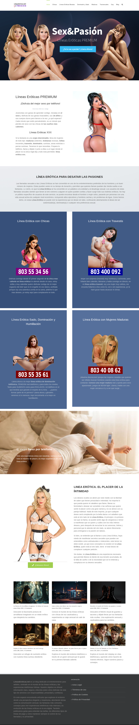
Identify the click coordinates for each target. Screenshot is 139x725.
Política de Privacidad (81, 699)
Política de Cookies (80, 695)
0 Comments (28, 608)
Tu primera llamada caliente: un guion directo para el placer (69, 648)
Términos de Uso (79, 690)
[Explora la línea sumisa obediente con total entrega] (31, 635)
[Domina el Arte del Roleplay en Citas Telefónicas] (107, 635)
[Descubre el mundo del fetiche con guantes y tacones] (107, 592)
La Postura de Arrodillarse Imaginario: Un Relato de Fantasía (31, 606)
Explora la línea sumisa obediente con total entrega (28, 648)
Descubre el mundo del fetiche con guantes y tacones (105, 606)
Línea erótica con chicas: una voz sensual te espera (67, 606)
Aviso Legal (77, 685)
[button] (122, 4)
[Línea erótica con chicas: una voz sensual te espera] (69, 592)
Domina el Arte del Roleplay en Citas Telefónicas (104, 648)
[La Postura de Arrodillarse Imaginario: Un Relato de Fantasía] (31, 592)
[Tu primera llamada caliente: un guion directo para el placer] (69, 635)
